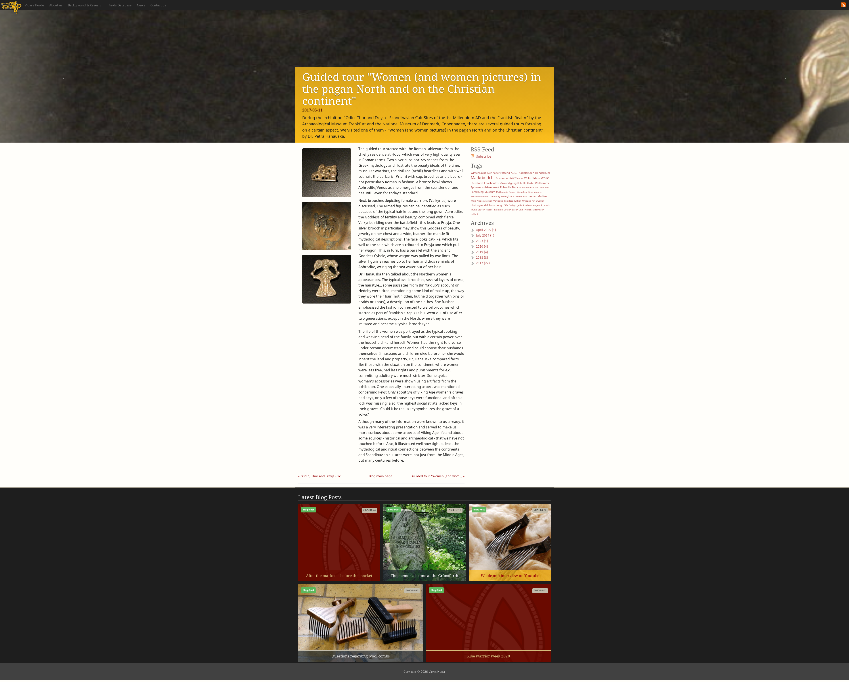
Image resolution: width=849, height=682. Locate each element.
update (538, 191)
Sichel (489, 200)
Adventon (502, 178)
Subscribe (483, 156)
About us (56, 5)
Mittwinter (538, 209)
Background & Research (85, 5)
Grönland (544, 187)
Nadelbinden (526, 172)
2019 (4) (482, 252)
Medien (542, 196)
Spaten (481, 209)
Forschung (477, 191)
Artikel (514, 172)
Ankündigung (508, 183)
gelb (519, 205)
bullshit (475, 214)
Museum (489, 191)
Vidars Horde (34, 5)
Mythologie (502, 191)
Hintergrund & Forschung (486, 205)
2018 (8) (482, 257)
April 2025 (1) (486, 230)
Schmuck (545, 205)
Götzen (507, 209)
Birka (535, 187)
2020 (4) (482, 246)
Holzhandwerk (490, 187)
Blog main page (380, 476)
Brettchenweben (479, 196)
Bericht (516, 187)
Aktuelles (522, 191)
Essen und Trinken (522, 209)
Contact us (158, 5)
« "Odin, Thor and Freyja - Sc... (320, 476)
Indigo (512, 205)
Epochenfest (491, 183)
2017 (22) (483, 263)
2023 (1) (482, 241)
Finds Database (120, 5)
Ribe (525, 196)
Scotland (517, 196)
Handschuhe (543, 172)
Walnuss (518, 178)
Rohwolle (505, 187)
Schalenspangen (531, 205)
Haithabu (528, 183)
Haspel (489, 209)
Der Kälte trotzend (498, 172)
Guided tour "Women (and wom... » (438, 476)
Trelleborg (494, 196)
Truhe (474, 209)
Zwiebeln (527, 187)
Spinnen (476, 187)
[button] (63, 76)
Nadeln (481, 200)
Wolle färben (532, 178)
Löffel (506, 205)
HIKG (511, 178)
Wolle (545, 178)
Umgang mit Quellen (533, 200)
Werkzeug (498, 200)
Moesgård (506, 196)
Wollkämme (542, 183)
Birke (530, 191)
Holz (519, 183)
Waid (473, 200)
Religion (498, 209)
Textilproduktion (512, 200)
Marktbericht (483, 177)
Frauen (512, 191)
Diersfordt (477, 183)
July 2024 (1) (485, 235)
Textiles (532, 196)
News (141, 5)
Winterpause (478, 172)
